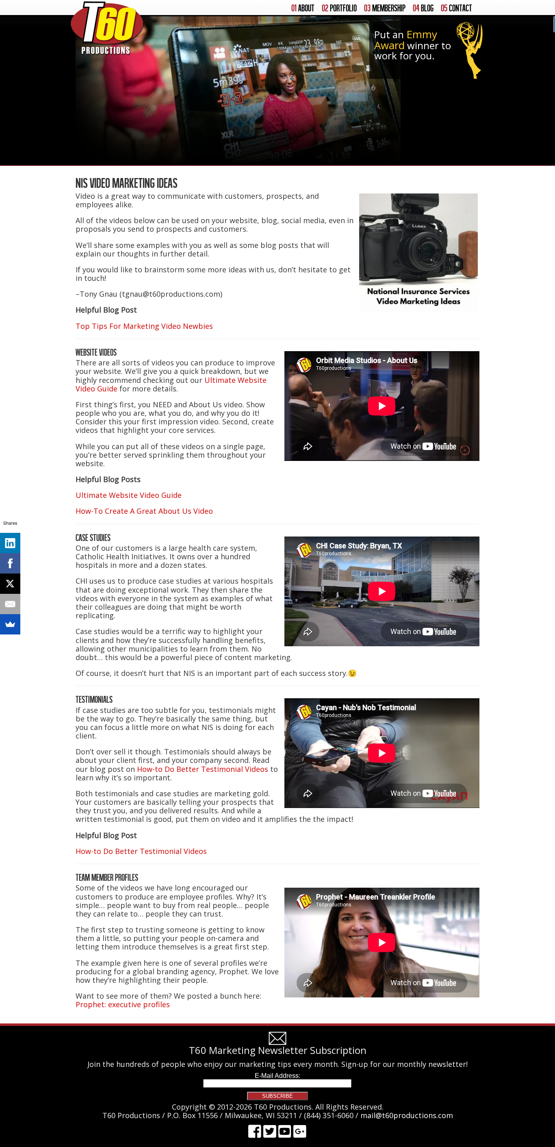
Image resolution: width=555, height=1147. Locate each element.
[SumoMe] (10, 624)
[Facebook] (10, 563)
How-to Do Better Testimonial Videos (202, 769)
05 (456, 8)
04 (423, 8)
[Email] (10, 604)
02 (339, 8)
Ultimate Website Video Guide (129, 495)
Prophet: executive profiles (123, 1004)
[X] (10, 584)
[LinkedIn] (10, 543)
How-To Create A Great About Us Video (144, 511)
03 (384, 8)
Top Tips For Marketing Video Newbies (144, 326)
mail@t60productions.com (406, 1115)
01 (302, 8)
